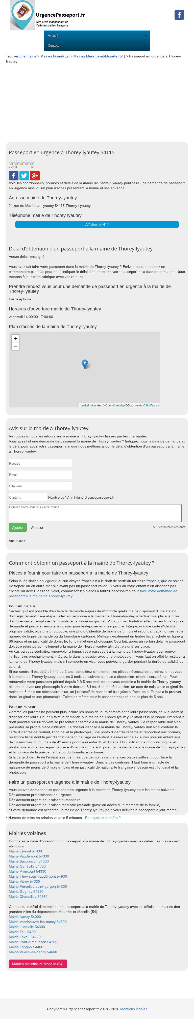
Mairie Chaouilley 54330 (28, 897)
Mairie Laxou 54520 (25, 937)
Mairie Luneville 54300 (27, 927)
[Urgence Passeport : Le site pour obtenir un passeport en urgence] (48, 15)
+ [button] (15, 338)
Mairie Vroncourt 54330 (27, 871)
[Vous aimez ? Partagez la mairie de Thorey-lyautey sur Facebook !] (13, 175)
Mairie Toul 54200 (23, 932)
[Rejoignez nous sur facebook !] (179, 15)
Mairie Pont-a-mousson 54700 (33, 942)
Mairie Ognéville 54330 (27, 866)
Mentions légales (133, 1009)
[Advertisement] (97, 101)
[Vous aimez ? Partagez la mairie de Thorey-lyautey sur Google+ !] (35, 175)
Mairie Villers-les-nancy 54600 (33, 952)
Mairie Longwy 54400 (26, 947)
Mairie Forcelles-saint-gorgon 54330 (38, 886)
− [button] (15, 346)
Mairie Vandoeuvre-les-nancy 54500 (38, 922)
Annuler (37, 527)
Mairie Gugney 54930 (26, 891)
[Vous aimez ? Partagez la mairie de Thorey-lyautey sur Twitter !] (24, 175)
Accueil (53, 35)
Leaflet (85, 405)
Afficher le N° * (97, 224)
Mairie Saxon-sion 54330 (29, 861)
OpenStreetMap (115, 405)
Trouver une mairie (21, 56)
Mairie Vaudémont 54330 (29, 856)
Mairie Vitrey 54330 (24, 881)
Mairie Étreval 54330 (25, 851)
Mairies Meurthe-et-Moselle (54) (99, 56)
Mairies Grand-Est (54, 56)
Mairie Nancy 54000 (25, 917)
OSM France (151, 405)
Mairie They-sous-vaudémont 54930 (38, 876)
